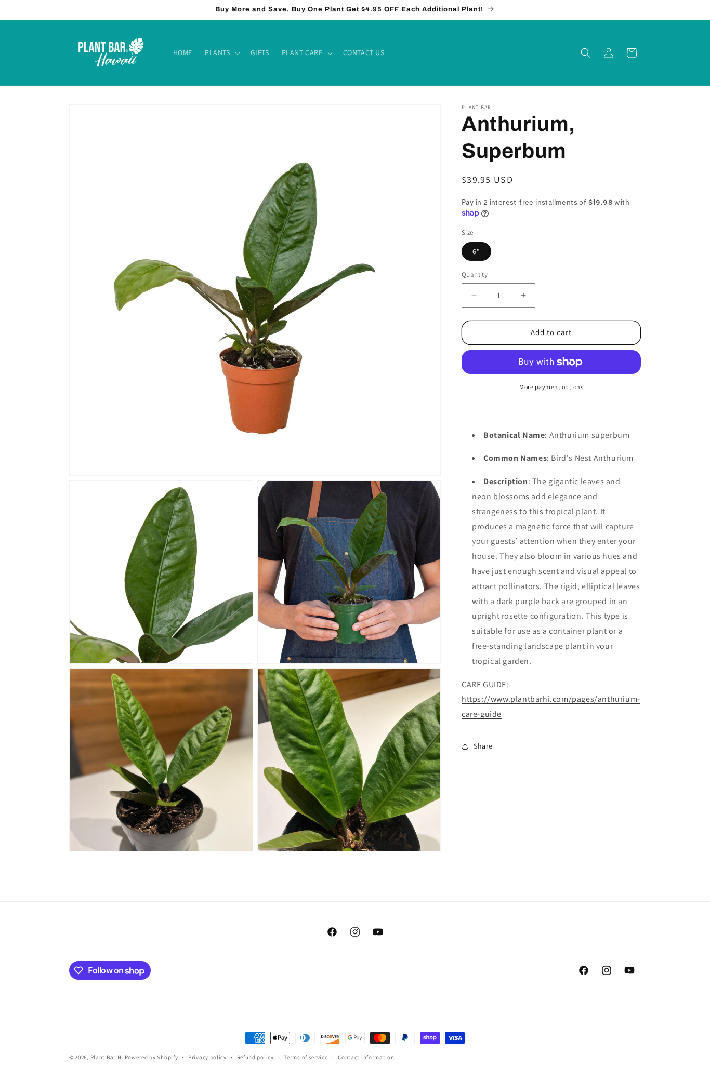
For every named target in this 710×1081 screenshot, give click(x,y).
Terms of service (305, 1057)
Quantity (475, 274)
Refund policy (255, 1057)
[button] (221, 52)
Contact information (366, 1057)
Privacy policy (207, 1057)
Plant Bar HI (106, 1057)
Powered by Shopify (151, 1057)
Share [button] (483, 746)
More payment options (551, 387)
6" (476, 251)
